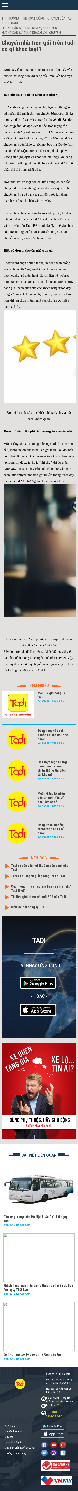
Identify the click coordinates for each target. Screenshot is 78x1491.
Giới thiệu (10, 1426)
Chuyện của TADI (59, 18)
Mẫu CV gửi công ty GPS (28, 907)
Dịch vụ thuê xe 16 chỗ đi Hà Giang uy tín (32, 1354)
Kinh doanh (10, 23)
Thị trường (10, 18)
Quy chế (9, 1437)
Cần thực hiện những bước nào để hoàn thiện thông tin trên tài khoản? (52, 768)
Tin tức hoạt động (14, 1431)
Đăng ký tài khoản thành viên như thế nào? (51, 829)
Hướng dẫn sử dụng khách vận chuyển (31, 33)
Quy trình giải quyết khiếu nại (20, 1447)
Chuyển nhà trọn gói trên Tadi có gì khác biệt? (38, 46)
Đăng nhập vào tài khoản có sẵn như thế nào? (53, 735)
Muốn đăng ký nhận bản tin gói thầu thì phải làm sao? (51, 798)
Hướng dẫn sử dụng (15, 1453)
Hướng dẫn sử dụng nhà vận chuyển (29, 28)
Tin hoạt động (33, 18)
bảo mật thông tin (14, 1442)
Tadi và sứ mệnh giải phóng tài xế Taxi (38, 876)
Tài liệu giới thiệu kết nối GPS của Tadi (38, 897)
